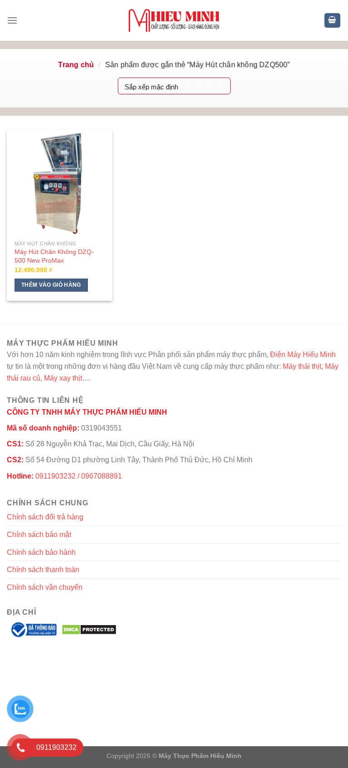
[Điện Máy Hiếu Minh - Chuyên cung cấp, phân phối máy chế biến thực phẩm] (174, 20)
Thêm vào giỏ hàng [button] (51, 285)
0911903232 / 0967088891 (78, 476)
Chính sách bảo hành (41, 552)
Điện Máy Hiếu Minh (303, 354)
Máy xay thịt (63, 378)
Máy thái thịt (302, 366)
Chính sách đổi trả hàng (45, 517)
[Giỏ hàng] (332, 20)
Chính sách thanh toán (43, 569)
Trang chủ (76, 64)
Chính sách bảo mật (39, 534)
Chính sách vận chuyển (44, 587)
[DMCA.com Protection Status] (89, 629)
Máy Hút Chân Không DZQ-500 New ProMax (54, 256)
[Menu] (12, 20)
